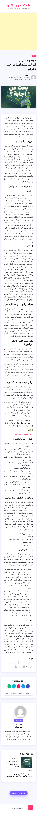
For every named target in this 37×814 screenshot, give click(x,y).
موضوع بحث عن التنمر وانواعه (23, 434)
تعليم (20, 663)
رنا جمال (27, 75)
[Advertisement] (18, 31)
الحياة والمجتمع (28, 663)
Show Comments (18, 793)
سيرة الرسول (13, 663)
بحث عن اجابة (18, 4)
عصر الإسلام (19, 667)
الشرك (31, 378)
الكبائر (5, 351)
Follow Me (18, 720)
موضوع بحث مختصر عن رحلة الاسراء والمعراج (12, 763)
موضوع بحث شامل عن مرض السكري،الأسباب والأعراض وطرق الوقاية (19, 775)
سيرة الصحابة (28, 667)
